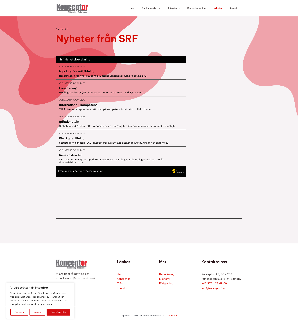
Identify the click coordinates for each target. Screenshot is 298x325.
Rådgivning (166, 283)
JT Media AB (171, 315)
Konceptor (123, 279)
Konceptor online (196, 8)
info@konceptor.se (213, 288)
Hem (131, 8)
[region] (40, 301)
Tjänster (172, 8)
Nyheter (218, 8)
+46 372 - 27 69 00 (214, 283)
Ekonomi (164, 279)
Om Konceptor (149, 8)
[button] (158, 8)
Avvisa (37, 312)
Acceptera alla (58, 312)
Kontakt (234, 8)
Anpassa (19, 312)
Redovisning (166, 274)
